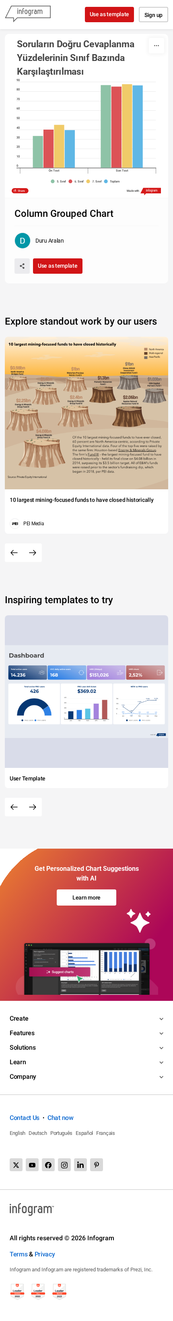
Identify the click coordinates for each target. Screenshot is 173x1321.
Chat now (60, 1118)
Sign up (153, 15)
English (17, 1133)
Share (21, 191)
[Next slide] (32, 552)
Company (23, 1076)
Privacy (45, 1254)
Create (19, 1018)
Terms (19, 1254)
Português (61, 1133)
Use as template (110, 14)
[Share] (22, 266)
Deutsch (38, 1133)
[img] (38, 152)
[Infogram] (28, 14)
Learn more (86, 897)
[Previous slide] (14, 552)
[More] (156, 45)
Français (105, 1133)
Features (22, 1033)
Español (84, 1133)
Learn (18, 1062)
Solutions (22, 1047)
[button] (59, 181)
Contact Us (24, 1118)
